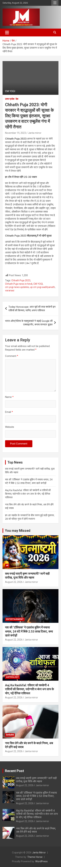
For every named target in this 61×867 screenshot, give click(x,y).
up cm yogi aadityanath (42, 287)
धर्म (7, 565)
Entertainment (15, 619)
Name (9, 397)
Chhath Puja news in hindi (18, 283)
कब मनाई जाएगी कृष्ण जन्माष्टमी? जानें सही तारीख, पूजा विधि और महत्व (36, 779)
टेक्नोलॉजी (10, 735)
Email (9, 412)
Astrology (12, 677)
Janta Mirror (39, 852)
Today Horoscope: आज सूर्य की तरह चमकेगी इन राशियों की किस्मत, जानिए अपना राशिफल (32, 308)
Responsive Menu (54, 3)
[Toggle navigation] (7, 32)
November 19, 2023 (15, 133)
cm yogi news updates (17, 287)
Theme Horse (35, 856)
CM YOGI (38, 283)
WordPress (41, 861)
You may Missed (17, 531)
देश (17, 99)
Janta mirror (34, 133)
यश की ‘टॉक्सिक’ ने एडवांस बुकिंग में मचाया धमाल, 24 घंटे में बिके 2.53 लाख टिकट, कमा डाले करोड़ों (29, 631)
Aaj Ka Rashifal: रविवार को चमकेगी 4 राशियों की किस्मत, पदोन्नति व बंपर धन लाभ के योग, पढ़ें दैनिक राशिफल (28, 494)
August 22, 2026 (14, 582)
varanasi (9, 290)
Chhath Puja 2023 (20, 280)
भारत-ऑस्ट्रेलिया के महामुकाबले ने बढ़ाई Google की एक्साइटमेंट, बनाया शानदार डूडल (29, 322)
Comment (11, 356)
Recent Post (14, 771)
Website (9, 426)
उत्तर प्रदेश (9, 99)
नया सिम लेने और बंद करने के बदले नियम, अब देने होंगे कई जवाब (36, 830)
